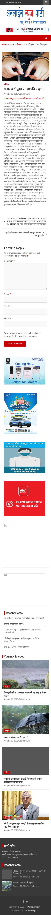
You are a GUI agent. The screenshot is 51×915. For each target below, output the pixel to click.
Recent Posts (12, 865)
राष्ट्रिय (6, 84)
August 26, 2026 (11, 786)
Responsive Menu (46, 2)
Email (7, 306)
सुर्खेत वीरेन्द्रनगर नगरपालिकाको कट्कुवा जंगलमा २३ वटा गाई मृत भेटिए (24, 234)
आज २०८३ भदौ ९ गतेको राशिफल (16, 647)
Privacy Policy (33, 907)
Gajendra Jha (24, 94)
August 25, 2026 (11, 830)
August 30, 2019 (11, 94)
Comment (9, 261)
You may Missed (14, 656)
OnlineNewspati (31, 910)
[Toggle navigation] (5, 38)
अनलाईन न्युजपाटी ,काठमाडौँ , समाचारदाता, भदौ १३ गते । (25, 98)
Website (7, 318)
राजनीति (7, 817)
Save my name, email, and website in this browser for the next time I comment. (22, 334)
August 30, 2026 (11, 699)
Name (7, 294)
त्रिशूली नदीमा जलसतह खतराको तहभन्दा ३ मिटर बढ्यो (24, 618)
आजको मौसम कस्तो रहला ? (14, 624)
